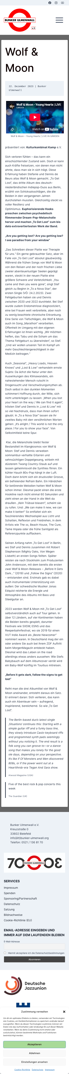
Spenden (9, 893)
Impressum (50, 1069)
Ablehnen (34, 1053)
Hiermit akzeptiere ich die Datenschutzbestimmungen (35, 953)
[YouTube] (62, 2)
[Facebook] (50, 2)
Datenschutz (37, 1069)
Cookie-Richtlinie (22, 1069)
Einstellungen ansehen (34, 1061)
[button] (64, 1011)
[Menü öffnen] (59, 20)
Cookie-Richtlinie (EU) (18, 920)
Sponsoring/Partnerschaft (20, 898)
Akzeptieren (34, 1044)
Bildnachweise (13, 914)
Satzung (9, 909)
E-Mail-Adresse (12, 941)
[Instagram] (56, 2)
